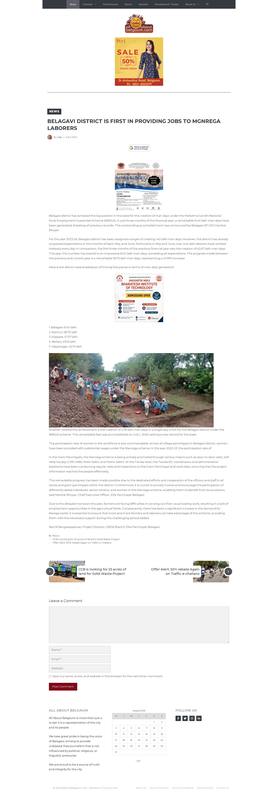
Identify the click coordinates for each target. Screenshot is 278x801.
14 (147, 734)
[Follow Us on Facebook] (178, 718)
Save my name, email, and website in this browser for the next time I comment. (107, 676)
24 (116, 746)
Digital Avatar (110, 787)
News (73, 4)
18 (124, 740)
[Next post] (228, 571)
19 (131, 740)
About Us (141, 787)
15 (154, 734)
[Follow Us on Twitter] (185, 718)
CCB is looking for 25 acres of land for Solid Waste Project (86, 539)
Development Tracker (166, 4)
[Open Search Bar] (207, 4)
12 (131, 734)
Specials (143, 4)
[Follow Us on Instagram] (192, 718)
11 (123, 734)
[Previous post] (50, 571)
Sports (128, 4)
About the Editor (159, 787)
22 (154, 740)
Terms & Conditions (183, 787)
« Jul (138, 760)
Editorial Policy (205, 787)
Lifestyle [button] (88, 4)
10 (116, 734)
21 (147, 740)
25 (124, 746)
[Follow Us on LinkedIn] (199, 718)
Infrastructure (110, 4)
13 (139, 734)
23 (162, 740)
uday (59, 137)
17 (116, 740)
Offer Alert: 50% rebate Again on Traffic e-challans (82, 542)
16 (162, 734)
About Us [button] (190, 4)
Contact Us (223, 787)
